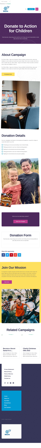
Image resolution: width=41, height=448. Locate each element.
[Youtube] (10, 383)
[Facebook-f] (5, 383)
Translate (9, 3)
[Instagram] (7, 383)
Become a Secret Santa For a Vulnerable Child (9, 350)
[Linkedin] (13, 383)
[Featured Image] (10, 340)
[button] (8, 74)
